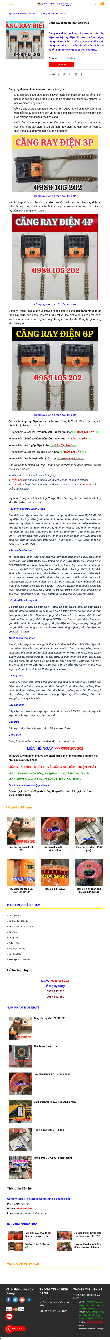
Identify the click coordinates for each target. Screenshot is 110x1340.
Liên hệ (62, 64)
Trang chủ (10, 13)
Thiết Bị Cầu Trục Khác (19, 959)
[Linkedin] (70, 74)
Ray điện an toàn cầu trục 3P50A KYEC (89, 890)
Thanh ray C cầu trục (46, 1046)
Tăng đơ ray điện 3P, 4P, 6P (21, 849)
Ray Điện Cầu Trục (26, 13)
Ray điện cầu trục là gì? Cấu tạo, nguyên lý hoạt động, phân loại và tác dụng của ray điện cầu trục (37, 1235)
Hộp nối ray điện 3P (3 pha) (89, 849)
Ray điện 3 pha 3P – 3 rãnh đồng (55, 849)
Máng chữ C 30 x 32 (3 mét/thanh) (53, 1158)
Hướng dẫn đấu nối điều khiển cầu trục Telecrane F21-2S (88, 1246)
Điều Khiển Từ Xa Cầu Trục (21, 926)
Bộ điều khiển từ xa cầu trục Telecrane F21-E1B (87, 1234)
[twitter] (15, 1300)
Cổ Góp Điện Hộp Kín (19, 921)
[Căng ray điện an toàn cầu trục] (55, 4)
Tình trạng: (54, 58)
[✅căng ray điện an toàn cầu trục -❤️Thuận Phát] (25, 40)
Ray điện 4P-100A (55, 889)
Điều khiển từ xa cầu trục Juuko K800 (55, 1102)
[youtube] (22, 1300)
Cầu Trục (13, 932)
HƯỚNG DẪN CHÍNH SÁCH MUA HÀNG (55, 1304)
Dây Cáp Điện (15, 954)
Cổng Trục (13, 937)
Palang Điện (14, 943)
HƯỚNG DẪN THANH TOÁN (54, 1311)
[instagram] (29, 1299)
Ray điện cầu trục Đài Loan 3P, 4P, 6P (21, 890)
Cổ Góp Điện (15, 915)
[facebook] (8, 1300)
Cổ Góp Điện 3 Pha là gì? (36, 1246)
